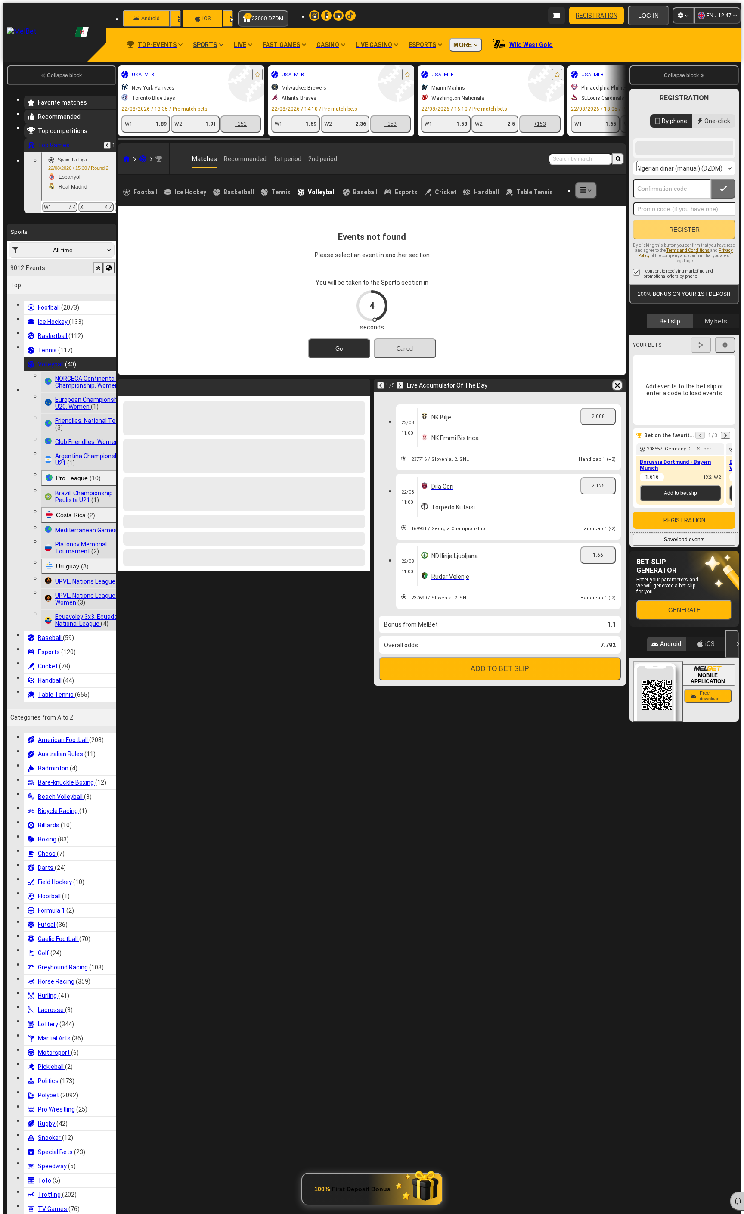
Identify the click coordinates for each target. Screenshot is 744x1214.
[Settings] (683, 15)
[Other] (586, 190)
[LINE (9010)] (126, 159)
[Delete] (361, 385)
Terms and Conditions (688, 319)
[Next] (147, 385)
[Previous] (107, 145)
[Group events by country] (109, 267)
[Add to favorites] (257, 74)
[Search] (618, 159)
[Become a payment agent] (556, 15)
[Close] (732, 713)
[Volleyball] (143, 159)
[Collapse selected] (98, 267)
